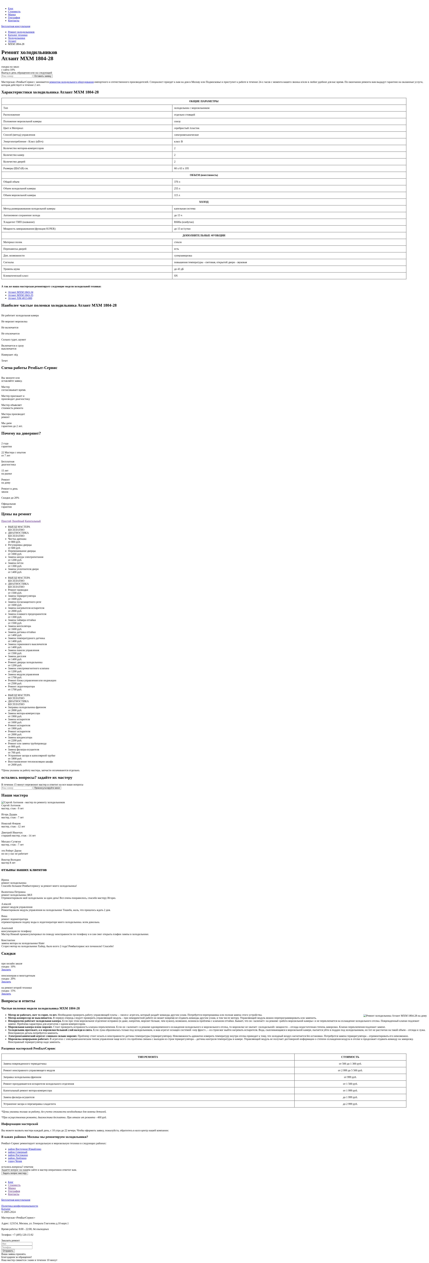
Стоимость (14, 11)
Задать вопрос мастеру (15, 1173)
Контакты (13, 20)
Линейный (18, 521)
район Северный (17, 1152)
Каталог (6, 1208)
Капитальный (33, 521)
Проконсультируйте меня (47, 788)
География (14, 17)
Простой (6, 521)
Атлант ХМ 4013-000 (20, 298)
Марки (12, 14)
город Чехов (15, 1161)
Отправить (8, 1251)
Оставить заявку (42, 76)
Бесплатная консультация (15, 26)
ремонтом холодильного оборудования (71, 82)
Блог (10, 8)
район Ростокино (18, 1155)
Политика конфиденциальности (19, 1205)
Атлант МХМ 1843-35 (20, 295)
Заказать (6, 969)
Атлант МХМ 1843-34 (20, 292)
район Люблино (17, 1158)
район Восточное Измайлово (24, 1149)
